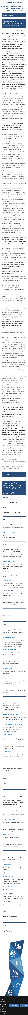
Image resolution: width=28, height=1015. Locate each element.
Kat (4, 826)
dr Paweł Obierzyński (9, 637)
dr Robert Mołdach (8, 876)
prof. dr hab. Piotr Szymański (11, 714)
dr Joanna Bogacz (8, 658)
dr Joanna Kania (7, 687)
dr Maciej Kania (7, 668)
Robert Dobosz (7, 751)
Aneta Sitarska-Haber (9, 819)
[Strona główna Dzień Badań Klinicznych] (13, 2)
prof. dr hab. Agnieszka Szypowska (12, 724)
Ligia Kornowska (7, 864)
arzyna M (7, 826)
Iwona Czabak (7, 571)
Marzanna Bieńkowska (9, 561)
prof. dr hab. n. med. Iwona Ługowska (13, 841)
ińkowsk (12, 826)
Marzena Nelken (7, 580)
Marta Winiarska (7, 734)
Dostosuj (2, 1013)
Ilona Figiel (6, 834)
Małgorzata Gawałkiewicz (10, 532)
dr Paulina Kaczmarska (9, 649)
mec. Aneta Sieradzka (9, 886)
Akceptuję (14, 1005)
